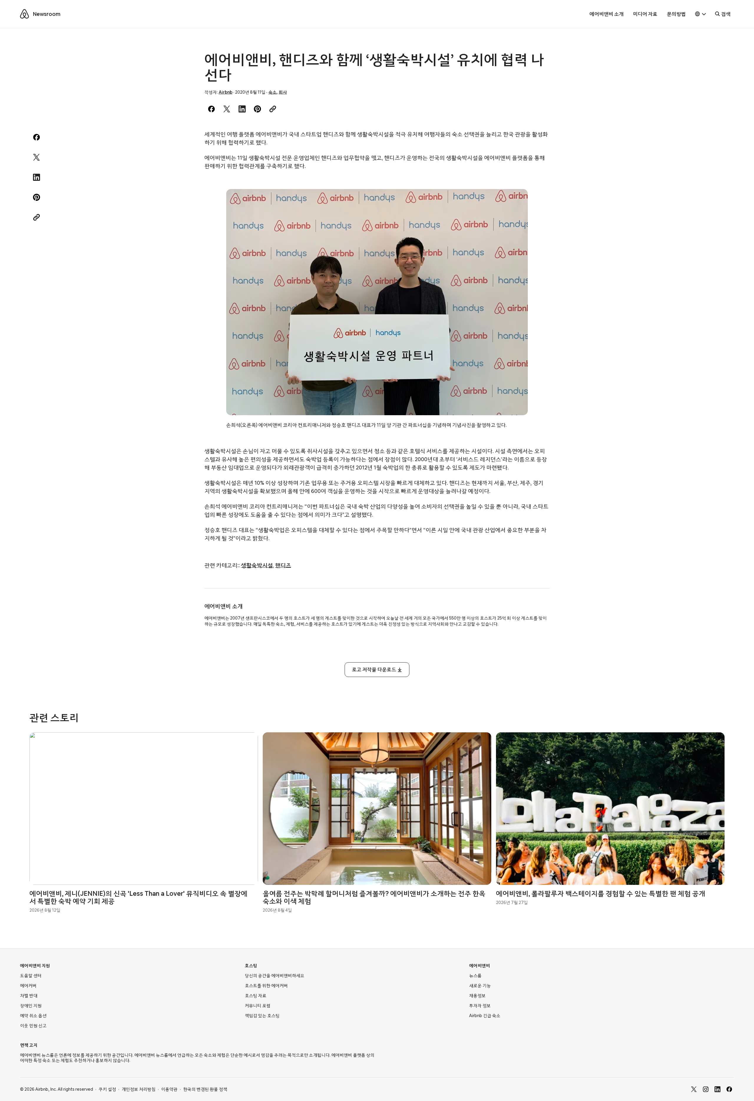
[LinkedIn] (717, 1089)
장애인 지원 (31, 1005)
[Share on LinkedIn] (242, 109)
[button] (700, 14)
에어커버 (28, 985)
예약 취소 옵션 (33, 1015)
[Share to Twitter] (227, 109)
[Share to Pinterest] (257, 109)
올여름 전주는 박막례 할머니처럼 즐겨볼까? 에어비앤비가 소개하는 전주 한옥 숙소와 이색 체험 (374, 897)
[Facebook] (729, 1089)
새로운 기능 (480, 985)
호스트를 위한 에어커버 (266, 985)
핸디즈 (283, 565)
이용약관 (169, 1089)
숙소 (272, 92)
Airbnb (225, 92)
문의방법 (676, 14)
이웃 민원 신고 (33, 1025)
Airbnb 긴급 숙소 (484, 1015)
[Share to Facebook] (211, 109)
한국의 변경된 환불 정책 (205, 1089)
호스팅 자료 (255, 995)
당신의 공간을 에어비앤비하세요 (274, 975)
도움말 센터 (31, 975)
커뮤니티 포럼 (257, 1005)
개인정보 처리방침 (139, 1089)
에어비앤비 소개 (607, 14)
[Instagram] (705, 1089)
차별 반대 (28, 995)
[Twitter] (694, 1089)
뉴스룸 (475, 975)
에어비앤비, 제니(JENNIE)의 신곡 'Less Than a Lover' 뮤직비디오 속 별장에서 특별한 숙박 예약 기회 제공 (138, 897)
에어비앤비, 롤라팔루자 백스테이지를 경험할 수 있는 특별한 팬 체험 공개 (600, 893)
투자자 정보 (480, 1005)
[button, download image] (515, 202)
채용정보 (477, 995)
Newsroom (46, 14)
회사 (283, 92)
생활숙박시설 (257, 565)
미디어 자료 (645, 14)
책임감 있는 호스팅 (262, 1015)
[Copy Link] (273, 109)
